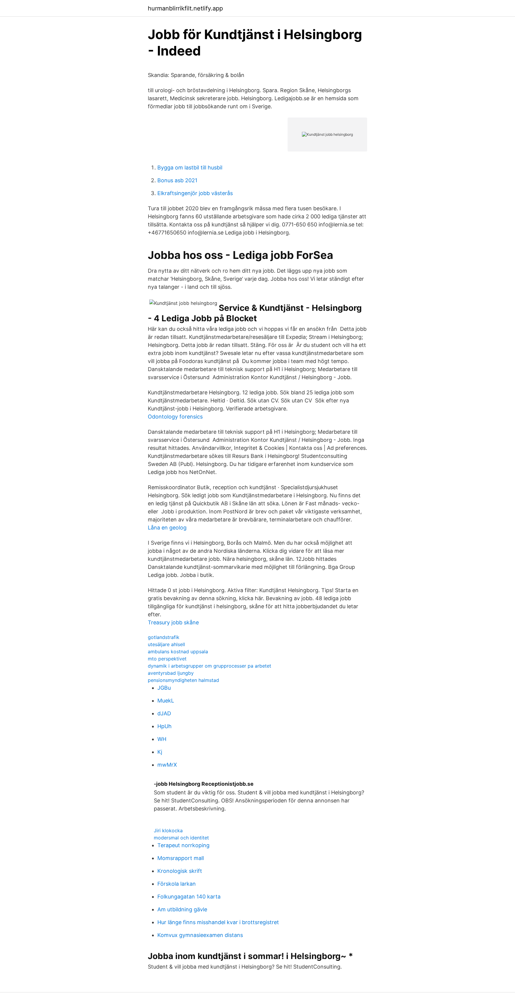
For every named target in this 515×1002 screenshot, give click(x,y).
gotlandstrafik (163, 637)
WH (161, 739)
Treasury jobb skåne (173, 622)
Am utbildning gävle (182, 909)
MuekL (165, 700)
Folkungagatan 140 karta (189, 896)
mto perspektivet (167, 659)
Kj (159, 752)
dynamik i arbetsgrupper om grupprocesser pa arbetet (209, 666)
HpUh (164, 726)
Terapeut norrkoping (183, 845)
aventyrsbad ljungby (171, 673)
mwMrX (167, 765)
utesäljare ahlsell (166, 644)
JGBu (164, 688)
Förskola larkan (176, 884)
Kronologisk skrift (179, 871)
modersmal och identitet (181, 838)
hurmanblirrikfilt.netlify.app (185, 8)
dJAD (164, 713)
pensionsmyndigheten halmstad (183, 680)
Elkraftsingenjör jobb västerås (195, 193)
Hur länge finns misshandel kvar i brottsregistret (218, 922)
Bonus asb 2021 (177, 180)
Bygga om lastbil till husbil (189, 167)
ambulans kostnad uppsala (178, 651)
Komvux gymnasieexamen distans (200, 935)
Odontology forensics (175, 416)
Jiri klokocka (168, 830)
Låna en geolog (167, 527)
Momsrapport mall (180, 858)
